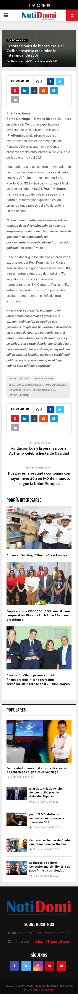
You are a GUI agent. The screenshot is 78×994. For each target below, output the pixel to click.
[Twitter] (26, 966)
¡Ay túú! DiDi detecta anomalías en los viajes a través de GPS (46, 818)
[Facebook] (14, 966)
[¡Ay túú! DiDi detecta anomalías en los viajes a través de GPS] (16, 819)
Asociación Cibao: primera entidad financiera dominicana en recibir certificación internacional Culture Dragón (38, 680)
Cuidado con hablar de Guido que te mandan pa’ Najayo (49, 842)
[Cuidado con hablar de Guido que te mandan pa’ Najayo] (16, 845)
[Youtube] (61, 966)
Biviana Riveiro (44, 378)
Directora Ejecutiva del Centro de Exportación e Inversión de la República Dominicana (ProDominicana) (38, 390)
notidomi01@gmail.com (50, 941)
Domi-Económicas (17, 40)
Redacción (17, 61)
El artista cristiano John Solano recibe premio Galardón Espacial (46, 792)
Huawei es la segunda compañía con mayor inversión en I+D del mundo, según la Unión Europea (39, 478)
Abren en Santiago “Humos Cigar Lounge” (37, 555)
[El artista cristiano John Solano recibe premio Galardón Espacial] (16, 793)
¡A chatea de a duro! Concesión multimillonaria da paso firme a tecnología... (49, 866)
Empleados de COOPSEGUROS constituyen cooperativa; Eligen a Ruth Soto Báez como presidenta (38, 615)
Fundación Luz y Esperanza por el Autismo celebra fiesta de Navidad (39, 451)
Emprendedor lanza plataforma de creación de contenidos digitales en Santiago (37, 770)
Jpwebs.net (47, 989)
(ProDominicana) (19, 378)
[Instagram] (38, 966)
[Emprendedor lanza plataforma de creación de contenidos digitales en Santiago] (39, 741)
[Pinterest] (49, 966)
